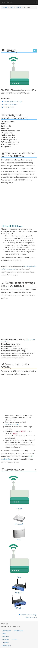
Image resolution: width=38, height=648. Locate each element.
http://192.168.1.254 (12, 424)
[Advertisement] (19, 30)
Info (11, 7)
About (4, 633)
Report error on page (29, 616)
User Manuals (8, 107)
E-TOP (18, 7)
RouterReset (8, 2)
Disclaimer (5, 642)
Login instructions (10, 104)
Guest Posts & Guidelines (9, 639)
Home (5, 7)
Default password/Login (12, 101)
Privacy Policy (6, 645)
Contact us (5, 636)
